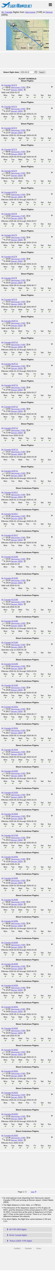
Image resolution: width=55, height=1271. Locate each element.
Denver (49, 12)
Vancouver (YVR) (18, 87)
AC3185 (14, 557)
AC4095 (14, 857)
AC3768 (14, 835)
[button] (36, 72)
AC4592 (14, 1007)
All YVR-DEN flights (18, 1229)
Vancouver (30, 12)
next (32, 1192)
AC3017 (14, 492)
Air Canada (6, 12)
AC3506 (14, 814)
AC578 (14, 257)
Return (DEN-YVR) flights (20, 1241)
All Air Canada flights (18, 1235)
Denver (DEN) (17, 90)
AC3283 (14, 771)
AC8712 (14, 321)
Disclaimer (28, 1248)
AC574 (14, 85)
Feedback (17, 1248)
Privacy (38, 1248)
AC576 (14, 192)
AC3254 (14, 707)
